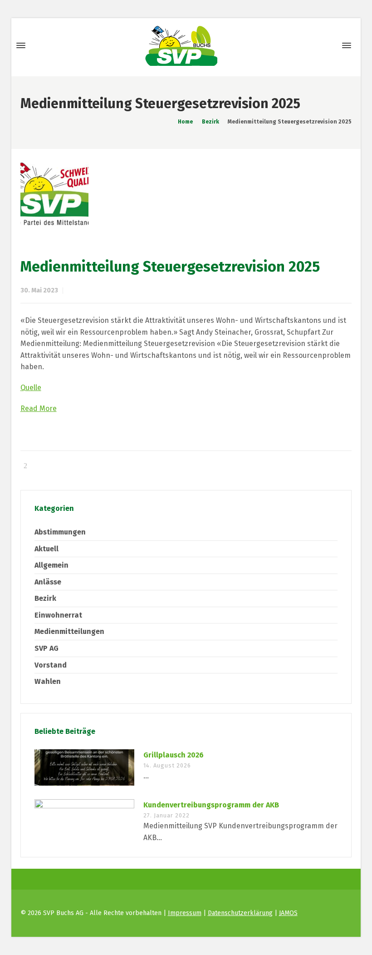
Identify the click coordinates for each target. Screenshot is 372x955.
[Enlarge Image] (186, 194)
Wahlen (47, 681)
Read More (38, 408)
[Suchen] (330, 45)
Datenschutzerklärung (240, 913)
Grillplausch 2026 (173, 755)
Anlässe (47, 582)
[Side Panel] (345, 45)
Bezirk (45, 598)
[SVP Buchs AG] (181, 45)
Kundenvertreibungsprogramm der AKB (211, 805)
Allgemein (51, 565)
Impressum (184, 913)
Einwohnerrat (58, 615)
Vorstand (50, 665)
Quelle (30, 387)
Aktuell (46, 548)
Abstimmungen (60, 532)
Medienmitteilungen (69, 631)
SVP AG (46, 648)
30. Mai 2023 (39, 290)
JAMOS (288, 913)
